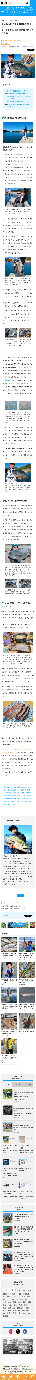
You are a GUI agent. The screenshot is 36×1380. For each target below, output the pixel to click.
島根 (9, 1302)
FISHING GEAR (7, 41)
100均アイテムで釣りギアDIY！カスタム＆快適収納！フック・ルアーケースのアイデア (10, 1173)
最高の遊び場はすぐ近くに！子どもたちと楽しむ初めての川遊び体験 (23, 1127)
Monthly (28, 1085)
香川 (19, 1313)
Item (31, 46)
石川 (13, 1308)
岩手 (4, 1302)
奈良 (19, 1296)
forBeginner (25, 46)
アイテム (24, 908)
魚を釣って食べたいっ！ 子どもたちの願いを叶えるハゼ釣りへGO (9, 980)
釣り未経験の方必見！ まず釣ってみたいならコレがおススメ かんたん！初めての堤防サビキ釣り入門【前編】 (23, 1268)
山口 (8, 1299)
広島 (14, 1302)
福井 (27, 1308)
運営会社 (16, 1369)
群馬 (19, 1310)
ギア (4, 903)
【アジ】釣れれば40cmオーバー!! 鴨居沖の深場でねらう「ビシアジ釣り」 (23, 1216)
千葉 (19, 1294)
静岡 (14, 1313)
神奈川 (20, 1307)
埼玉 (4, 1296)
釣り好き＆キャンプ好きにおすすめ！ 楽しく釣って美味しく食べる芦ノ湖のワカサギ (26, 1006)
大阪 (14, 1296)
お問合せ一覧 (6, 1369)
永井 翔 (15, 856)
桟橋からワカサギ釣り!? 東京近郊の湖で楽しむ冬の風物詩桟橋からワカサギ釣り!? (9, 1006)
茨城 (23, 1310)
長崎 (28, 1310)
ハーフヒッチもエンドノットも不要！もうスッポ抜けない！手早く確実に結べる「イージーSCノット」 (26, 1150)
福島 (9, 1310)
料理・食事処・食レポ (7, 908)
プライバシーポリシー (27, 1369)
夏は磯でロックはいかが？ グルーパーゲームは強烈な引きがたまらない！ (23, 1242)
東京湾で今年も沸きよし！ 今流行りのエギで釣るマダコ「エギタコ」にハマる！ (27, 955)
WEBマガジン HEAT (12, 8)
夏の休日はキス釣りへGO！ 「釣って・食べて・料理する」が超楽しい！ (26, 980)
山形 (13, 1299)
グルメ (17, 903)
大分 (8, 1297)
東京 (10, 1304)
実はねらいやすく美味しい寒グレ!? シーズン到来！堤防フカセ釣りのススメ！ (19, 12)
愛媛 (24, 1302)
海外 (25, 1305)
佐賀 (29, 1290)
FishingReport (11, 46)
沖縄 (20, 1305)
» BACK (6, 916)
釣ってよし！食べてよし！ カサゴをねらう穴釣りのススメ (26, 1030)
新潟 (4, 1305)
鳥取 (29, 1313)
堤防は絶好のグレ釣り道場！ (16, 94)
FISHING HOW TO (19, 41)
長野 (4, 1313)
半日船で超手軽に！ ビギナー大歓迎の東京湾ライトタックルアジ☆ (9, 955)
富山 (4, 1299)
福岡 (4, 1310)
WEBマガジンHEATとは (10, 1366)
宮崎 (28, 1297)
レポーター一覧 (24, 1366)
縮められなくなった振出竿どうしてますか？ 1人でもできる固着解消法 (10, 1194)
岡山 (26, 1299)
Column (3, 46)
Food (18, 46)
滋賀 (4, 1308)
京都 (24, 1290)
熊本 (9, 1308)
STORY (22, 8)
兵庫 (5, 1293)
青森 (8, 1313)
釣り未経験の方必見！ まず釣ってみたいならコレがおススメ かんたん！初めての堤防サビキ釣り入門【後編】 (23, 1255)
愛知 (29, 1302)
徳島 (19, 1302)
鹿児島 (5, 1316)
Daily (8, 1085)
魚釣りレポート (18, 906)
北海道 (12, 1294)
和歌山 (26, 1294)
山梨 (17, 1299)
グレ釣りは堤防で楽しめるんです (17, 91)
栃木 (15, 1305)
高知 (24, 1313)
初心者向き (17, 908)
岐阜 (21, 1299)
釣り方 (10, 903)
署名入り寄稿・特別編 (7, 906)
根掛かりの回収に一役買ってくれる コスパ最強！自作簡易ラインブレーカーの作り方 (23, 1229)
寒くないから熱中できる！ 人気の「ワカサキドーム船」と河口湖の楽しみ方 (9, 1031)
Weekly (18, 1085)
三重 (19, 1290)
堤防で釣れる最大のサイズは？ (18, 101)
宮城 (23, 1297)
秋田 (14, 1310)
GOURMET (6, 43)
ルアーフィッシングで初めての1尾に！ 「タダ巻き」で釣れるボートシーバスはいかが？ (9, 1057)
